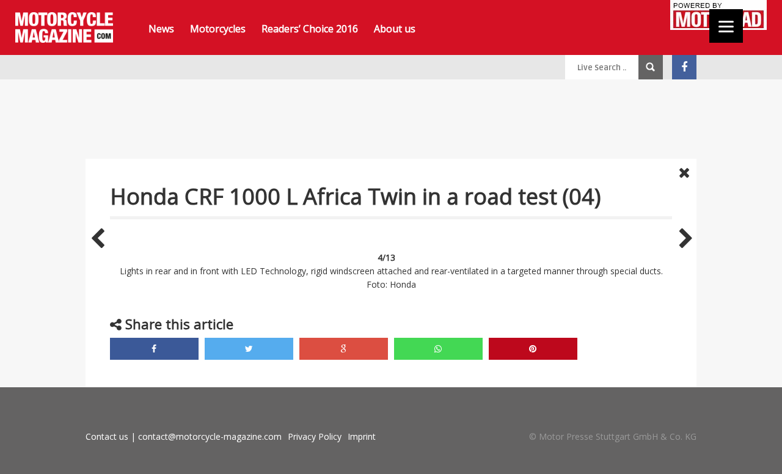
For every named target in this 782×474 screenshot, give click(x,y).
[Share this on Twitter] (249, 349)
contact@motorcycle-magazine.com (210, 436)
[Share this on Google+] (343, 349)
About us (394, 28)
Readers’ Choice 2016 (309, 28)
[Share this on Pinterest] (533, 349)
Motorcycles (218, 28)
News (161, 28)
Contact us (107, 436)
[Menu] (726, 26)
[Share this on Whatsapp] (438, 349)
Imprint (362, 436)
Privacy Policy (315, 436)
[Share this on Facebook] (154, 349)
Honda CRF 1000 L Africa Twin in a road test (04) (355, 196)
